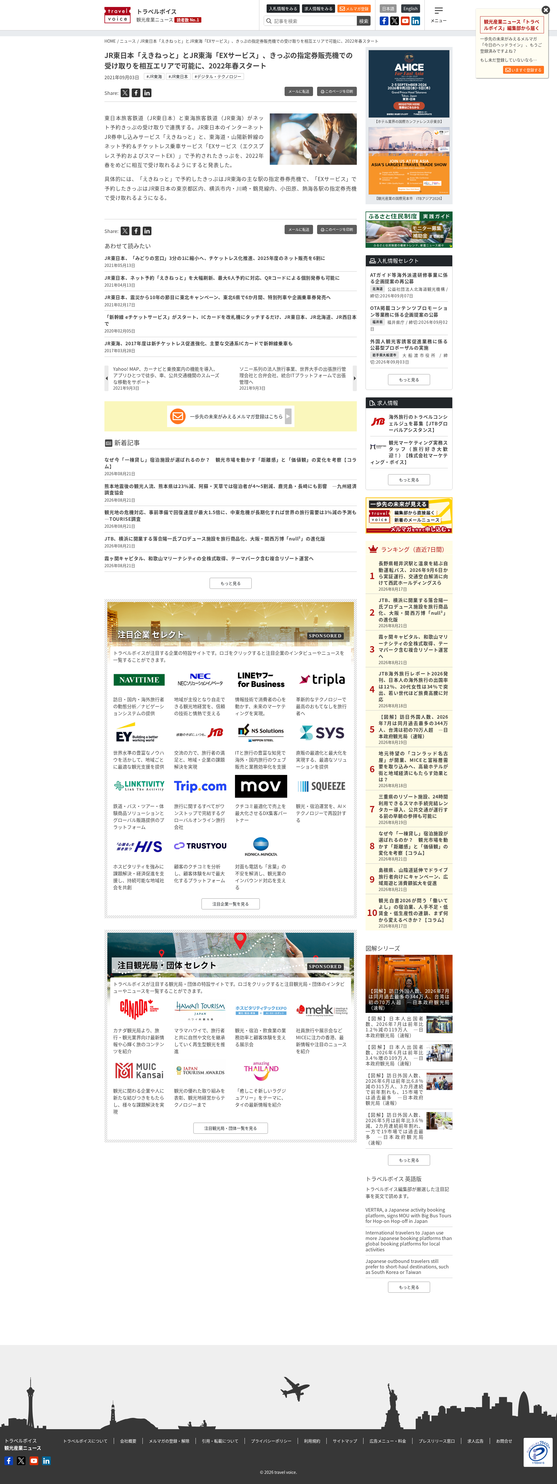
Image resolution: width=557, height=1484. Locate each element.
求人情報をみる (318, 8)
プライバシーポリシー (271, 1441)
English (411, 8)
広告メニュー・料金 (388, 1441)
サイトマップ (345, 1441)
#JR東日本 (178, 76)
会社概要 (128, 1441)
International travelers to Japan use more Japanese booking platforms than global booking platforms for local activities (409, 1241)
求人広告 (475, 1441)
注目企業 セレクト (150, 634)
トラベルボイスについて (85, 1441)
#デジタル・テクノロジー (218, 76)
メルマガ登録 (356, 8)
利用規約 (312, 1441)
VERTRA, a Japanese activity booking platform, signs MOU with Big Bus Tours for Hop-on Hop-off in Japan (408, 1215)
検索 (363, 20)
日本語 (388, 8)
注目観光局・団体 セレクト (167, 965)
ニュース (128, 41)
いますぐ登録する (526, 70)
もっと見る (230, 583)
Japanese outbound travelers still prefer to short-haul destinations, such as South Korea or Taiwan (407, 1266)
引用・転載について (220, 1441)
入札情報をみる (283, 8)
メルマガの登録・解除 (169, 1441)
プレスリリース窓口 (437, 1441)
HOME (110, 41)
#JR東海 (154, 76)
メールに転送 (298, 91)
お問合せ (504, 1441)
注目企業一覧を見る (230, 904)
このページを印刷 (338, 91)
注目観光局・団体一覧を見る (230, 1128)
